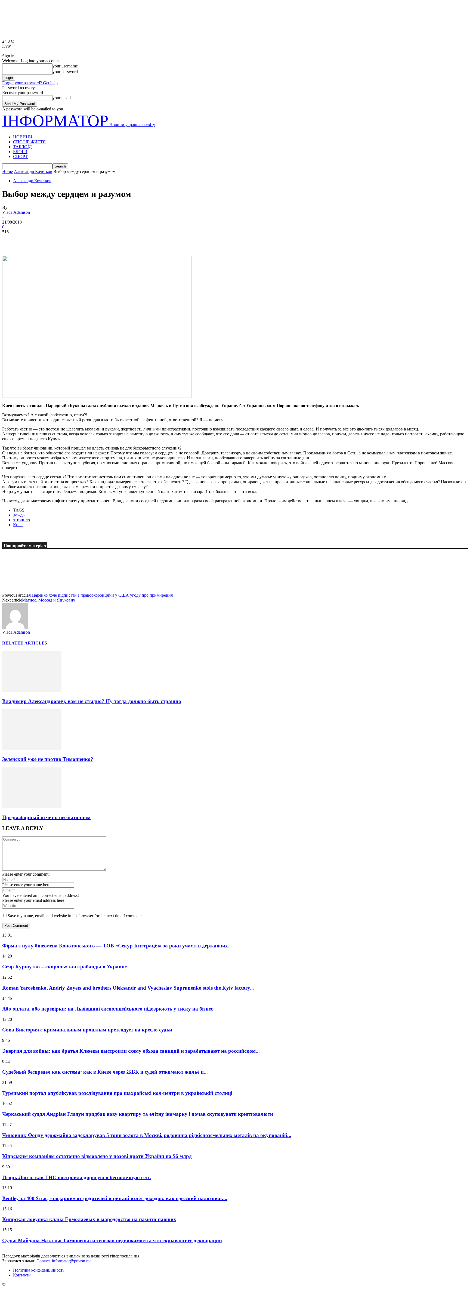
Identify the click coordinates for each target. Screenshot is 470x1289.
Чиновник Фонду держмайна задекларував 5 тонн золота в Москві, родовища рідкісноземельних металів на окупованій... (146, 1135)
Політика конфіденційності (38, 1270)
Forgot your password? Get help (30, 82)
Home (7, 171)
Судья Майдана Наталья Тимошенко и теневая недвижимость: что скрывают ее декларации (112, 1240)
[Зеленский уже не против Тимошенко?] (31, 748)
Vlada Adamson (16, 212)
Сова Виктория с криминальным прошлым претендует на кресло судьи (87, 1030)
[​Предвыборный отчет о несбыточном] (31, 806)
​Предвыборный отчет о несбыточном (46, 817)
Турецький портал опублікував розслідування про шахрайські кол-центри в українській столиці (117, 1093)
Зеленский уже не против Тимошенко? (47, 759)
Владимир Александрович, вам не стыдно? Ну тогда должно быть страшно (91, 701)
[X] (31, 240)
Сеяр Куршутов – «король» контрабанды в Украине (64, 966)
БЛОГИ (20, 151)
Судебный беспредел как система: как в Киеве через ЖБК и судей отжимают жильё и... (105, 1072)
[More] (90, 240)
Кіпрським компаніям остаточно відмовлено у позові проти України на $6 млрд (97, 1156)
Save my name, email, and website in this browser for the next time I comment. (75, 915)
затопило (21, 520)
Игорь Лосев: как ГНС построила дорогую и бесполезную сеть (76, 1177)
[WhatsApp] (70, 240)
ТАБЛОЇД (22, 146)
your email (61, 97)
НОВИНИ (22, 137)
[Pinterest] (50, 240)
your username (65, 66)
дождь (18, 515)
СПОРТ (20, 156)
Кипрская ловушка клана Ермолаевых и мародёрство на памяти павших (89, 1219)
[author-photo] (15, 627)
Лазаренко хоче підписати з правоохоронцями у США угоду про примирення (101, 595)
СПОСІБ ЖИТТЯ (29, 142)
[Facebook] (11, 240)
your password (65, 71)
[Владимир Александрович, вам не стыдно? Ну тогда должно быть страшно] (31, 690)
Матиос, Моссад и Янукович (48, 600)
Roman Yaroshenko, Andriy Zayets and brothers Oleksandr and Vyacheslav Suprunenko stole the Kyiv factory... (128, 988)
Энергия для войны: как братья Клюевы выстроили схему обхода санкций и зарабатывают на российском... (131, 1051)
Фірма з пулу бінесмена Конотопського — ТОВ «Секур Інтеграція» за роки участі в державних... (117, 946)
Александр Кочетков (33, 171)
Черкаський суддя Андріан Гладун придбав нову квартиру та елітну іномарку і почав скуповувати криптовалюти (137, 1114)
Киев (18, 524)
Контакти (22, 1275)
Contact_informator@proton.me (63, 1261)
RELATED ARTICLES (24, 643)
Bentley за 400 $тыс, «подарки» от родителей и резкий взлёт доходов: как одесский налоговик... (114, 1198)
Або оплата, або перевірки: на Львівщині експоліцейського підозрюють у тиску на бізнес (107, 1009)
